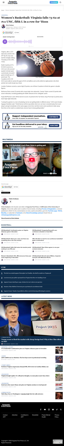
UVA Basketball (6, 192)
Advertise (15, 415)
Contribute (54, 2)
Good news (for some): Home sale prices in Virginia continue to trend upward (23, 385)
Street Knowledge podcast (34, 213)
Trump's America (6, 365)
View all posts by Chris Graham (10, 218)
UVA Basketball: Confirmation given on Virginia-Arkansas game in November (23, 348)
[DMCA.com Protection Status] (58, 441)
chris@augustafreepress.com (10, 215)
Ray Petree (4, 359)
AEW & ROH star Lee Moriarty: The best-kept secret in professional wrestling (23, 357)
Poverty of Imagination (49, 209)
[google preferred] (8, 32)
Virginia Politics (6, 337)
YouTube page (52, 211)
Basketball (5, 15)
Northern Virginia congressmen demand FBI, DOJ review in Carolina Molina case (25, 367)
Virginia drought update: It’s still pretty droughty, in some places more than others (25, 376)
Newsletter (35, 415)
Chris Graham (7, 242)
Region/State (5, 374)
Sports (4, 356)
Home (2, 10)
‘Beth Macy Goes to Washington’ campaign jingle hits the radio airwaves (22, 394)
